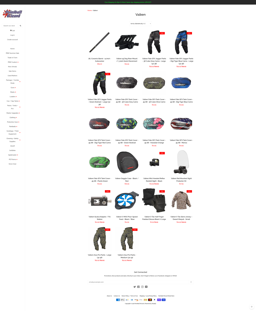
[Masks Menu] (15, 92)
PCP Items (12, 159)
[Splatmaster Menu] (17, 155)
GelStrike (12, 150)
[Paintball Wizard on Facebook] (138, 287)
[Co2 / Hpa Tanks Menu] (19, 101)
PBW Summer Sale (12, 53)
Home (12, 49)
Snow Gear (12, 164)
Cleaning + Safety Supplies (12, 140)
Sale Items (12, 71)
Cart (13, 31)
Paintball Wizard (139, 303)
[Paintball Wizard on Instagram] (142, 287)
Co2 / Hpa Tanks (12, 101)
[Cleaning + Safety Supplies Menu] (20, 140)
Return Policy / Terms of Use (130, 296)
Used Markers (12, 76)
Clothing (12, 117)
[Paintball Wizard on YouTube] (146, 287)
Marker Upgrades (12, 113)
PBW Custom (12, 62)
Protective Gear (12, 122)
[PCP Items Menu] (17, 159)
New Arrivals (12, 67)
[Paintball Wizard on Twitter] (135, 287)
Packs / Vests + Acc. (12, 107)
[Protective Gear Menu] (19, 122)
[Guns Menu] (15, 88)
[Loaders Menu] (16, 96)
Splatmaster (12, 155)
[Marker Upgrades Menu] (19, 113)
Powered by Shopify (150, 303)
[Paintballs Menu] (17, 126)
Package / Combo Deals (12, 81)
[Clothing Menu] (16, 117)
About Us (109, 296)
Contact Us (117, 296)
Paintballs (12, 126)
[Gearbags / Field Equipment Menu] (20, 132)
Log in (12, 35)
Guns (12, 88)
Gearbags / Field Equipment (12, 132)
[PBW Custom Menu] (18, 62)
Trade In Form (12, 58)
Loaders (12, 96)
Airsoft (12, 146)
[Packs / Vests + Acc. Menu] (20, 107)
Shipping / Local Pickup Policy (148, 296)
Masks (12, 92)
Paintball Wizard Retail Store (166, 296)
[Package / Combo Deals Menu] (20, 82)
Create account (12, 40)
